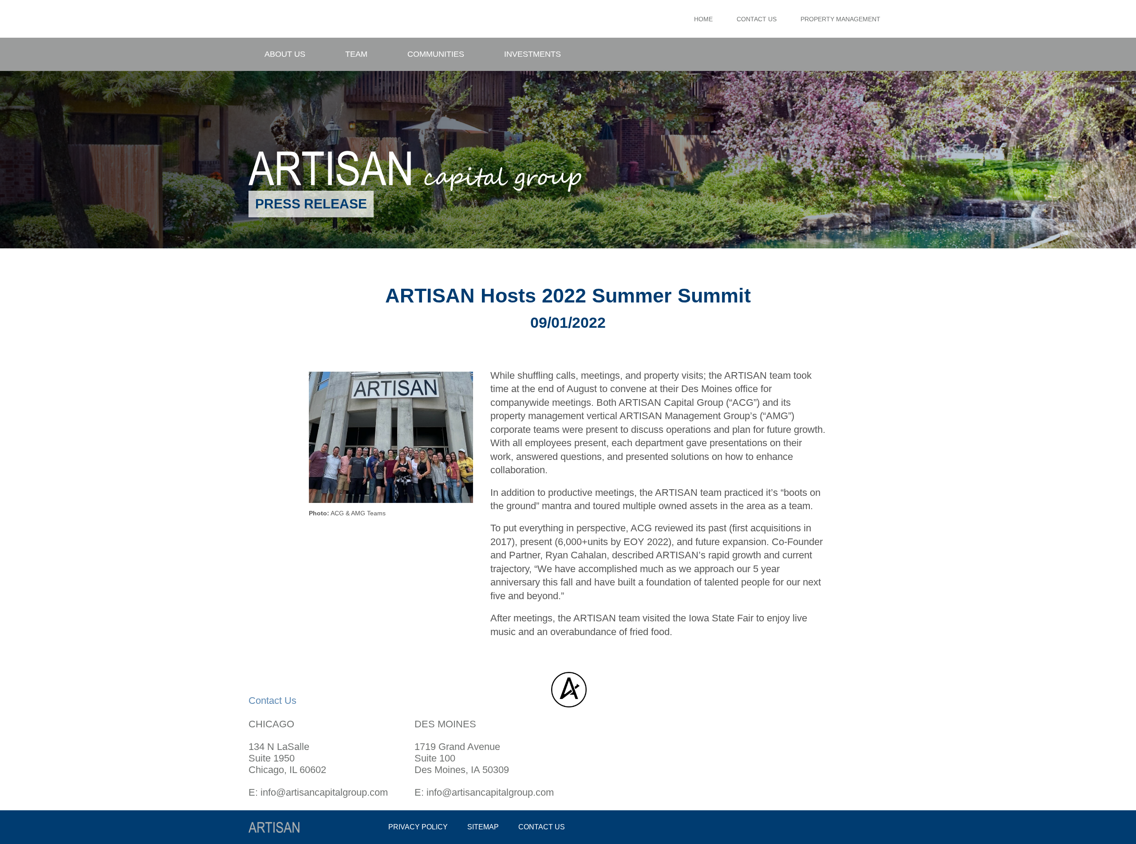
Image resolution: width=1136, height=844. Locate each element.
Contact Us (757, 19)
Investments (532, 54)
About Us (284, 54)
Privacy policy (418, 827)
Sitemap (483, 827)
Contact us (541, 827)
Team (356, 54)
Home (703, 19)
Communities (435, 54)
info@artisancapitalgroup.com (324, 792)
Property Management (840, 19)
